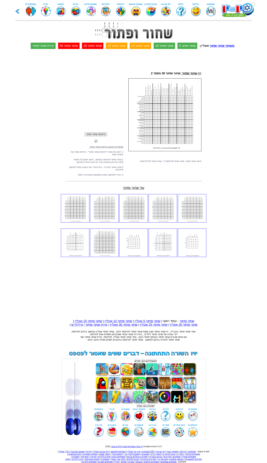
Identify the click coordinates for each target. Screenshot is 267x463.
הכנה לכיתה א (169, 454)
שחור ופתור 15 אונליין (88, 321)
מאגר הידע (156, 454)
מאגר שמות (104, 454)
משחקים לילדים (89, 461)
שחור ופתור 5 (187, 45)
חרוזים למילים (133, 459)
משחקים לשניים (105, 461)
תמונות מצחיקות (92, 459)
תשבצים (145, 454)
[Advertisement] (252, 139)
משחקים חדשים (151, 461)
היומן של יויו (163, 459)
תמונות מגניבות (78, 451)
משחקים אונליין (189, 456)
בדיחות (183, 451)
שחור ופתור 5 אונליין (147, 321)
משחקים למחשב (118, 451)
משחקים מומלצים (168, 461)
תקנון (67, 459)
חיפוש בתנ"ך (117, 454)
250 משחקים (148, 451)
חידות (89, 451)
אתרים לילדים (104, 456)
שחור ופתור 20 (117, 45)
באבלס (139, 461)
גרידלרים (77, 324)
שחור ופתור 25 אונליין (153, 324)
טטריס (131, 461)
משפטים (105, 459)
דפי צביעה (160, 451)
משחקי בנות (172, 451)
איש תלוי (85, 456)
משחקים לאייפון (193, 454)
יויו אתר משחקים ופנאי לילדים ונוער (127, 446)
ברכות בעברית (155, 456)
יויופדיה (180, 454)
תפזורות (75, 456)
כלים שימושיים (74, 454)
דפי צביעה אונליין (101, 451)
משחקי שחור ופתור (222, 45)
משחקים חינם (118, 456)
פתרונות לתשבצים (193, 459)
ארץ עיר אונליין (134, 451)
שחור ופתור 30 (69, 45)
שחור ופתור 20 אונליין (183, 324)
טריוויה (93, 456)
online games (177, 459)
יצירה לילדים (77, 459)
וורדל (116, 461)
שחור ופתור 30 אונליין (123, 324)
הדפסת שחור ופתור (96, 134)
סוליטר (123, 461)
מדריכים (167, 456)
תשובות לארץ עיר (132, 454)
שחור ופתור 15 (140, 45)
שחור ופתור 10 (164, 45)
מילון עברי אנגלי (118, 459)
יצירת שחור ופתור (43, 45)
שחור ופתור (187, 321)
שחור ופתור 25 (93, 45)
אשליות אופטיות (90, 454)
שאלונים (176, 456)
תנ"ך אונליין (64, 451)
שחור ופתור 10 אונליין (118, 321)
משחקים (192, 451)
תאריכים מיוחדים (148, 459)
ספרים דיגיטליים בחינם (137, 456)
